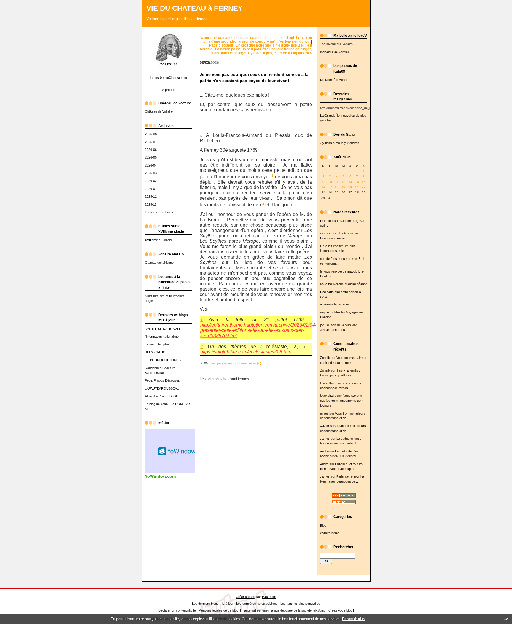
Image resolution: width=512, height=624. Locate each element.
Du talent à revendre (334, 79)
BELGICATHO (155, 352)
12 (343, 181)
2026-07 (151, 142)
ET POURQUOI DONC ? (163, 360)
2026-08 (151, 134)
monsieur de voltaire (334, 52)
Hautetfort (269, 597)
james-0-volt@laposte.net (168, 77)
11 (337, 181)
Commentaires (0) (248, 363)
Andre (324, 451)
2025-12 (151, 196)
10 (330, 181)
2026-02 (151, 181)
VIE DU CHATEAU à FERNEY (194, 8)
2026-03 (151, 173)
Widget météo (177, 451)
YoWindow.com (160, 476)
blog (349, 610)
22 (364, 187)
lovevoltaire (328, 383)
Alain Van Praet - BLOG (162, 396)
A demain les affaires (335, 304)
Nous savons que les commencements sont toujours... (341, 400)
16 (323, 187)
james (324, 413)
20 (350, 187)
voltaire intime (330, 533)
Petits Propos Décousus (162, 380)
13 (350, 181)
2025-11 (150, 204)
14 (357, 181)
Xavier (324, 426)
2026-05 (151, 157)
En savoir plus (353, 619)
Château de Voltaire (159, 111)
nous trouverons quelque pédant (343, 284)
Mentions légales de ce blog (218, 610)
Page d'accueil (221, 45)
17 (330, 187)
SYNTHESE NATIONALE (163, 329)
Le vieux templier (157, 344)
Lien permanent (221, 363)
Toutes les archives (159, 212)
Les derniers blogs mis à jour (212, 603)
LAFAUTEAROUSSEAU (162, 388)
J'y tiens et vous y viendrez (339, 143)
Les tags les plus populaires (300, 603)
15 (364, 181)
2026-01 (151, 189)
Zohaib (325, 357)
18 (337, 187)
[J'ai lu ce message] (506, 619)
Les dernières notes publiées (257, 603)
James (325, 438)
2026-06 (151, 149)
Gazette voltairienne (159, 262)
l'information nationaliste (162, 336)
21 (357, 187)
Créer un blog (245, 597)
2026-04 (151, 165)
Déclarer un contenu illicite (177, 610)
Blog (323, 525)
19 (343, 187)
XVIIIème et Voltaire (159, 240)
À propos (168, 90)
